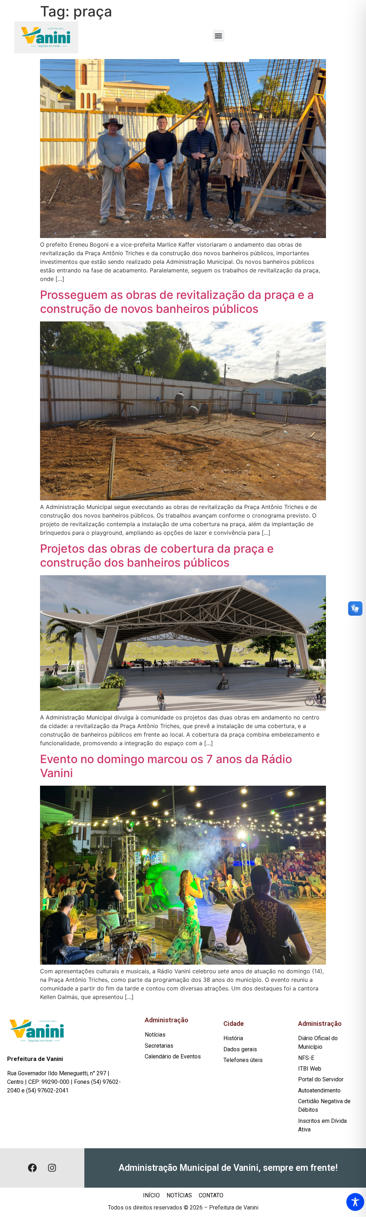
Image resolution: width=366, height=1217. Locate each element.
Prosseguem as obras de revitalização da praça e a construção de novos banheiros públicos (177, 301)
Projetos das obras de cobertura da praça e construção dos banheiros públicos (157, 555)
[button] (218, 36)
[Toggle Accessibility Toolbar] (355, 1202)
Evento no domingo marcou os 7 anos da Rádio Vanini (166, 766)
